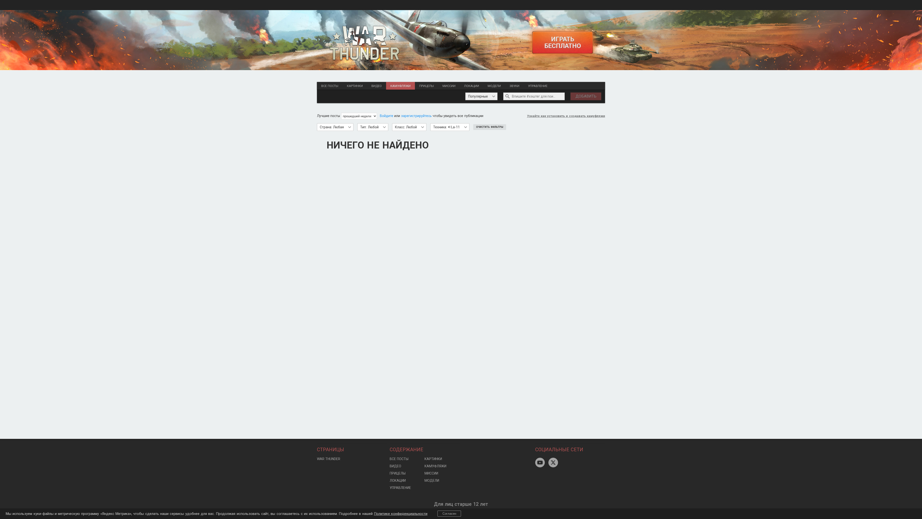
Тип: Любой (369, 127)
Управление (537, 86)
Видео (376, 86)
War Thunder (328, 459)
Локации (471, 86)
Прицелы (426, 86)
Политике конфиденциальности (400, 514)
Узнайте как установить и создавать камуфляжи (566, 116)
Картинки (355, 86)
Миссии (449, 86)
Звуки (514, 86)
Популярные (478, 96)
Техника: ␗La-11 (446, 127)
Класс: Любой (406, 127)
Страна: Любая (332, 127)
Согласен (449, 513)
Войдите (386, 116)
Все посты (329, 86)
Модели (494, 86)
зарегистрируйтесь (416, 116)
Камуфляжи (400, 86)
